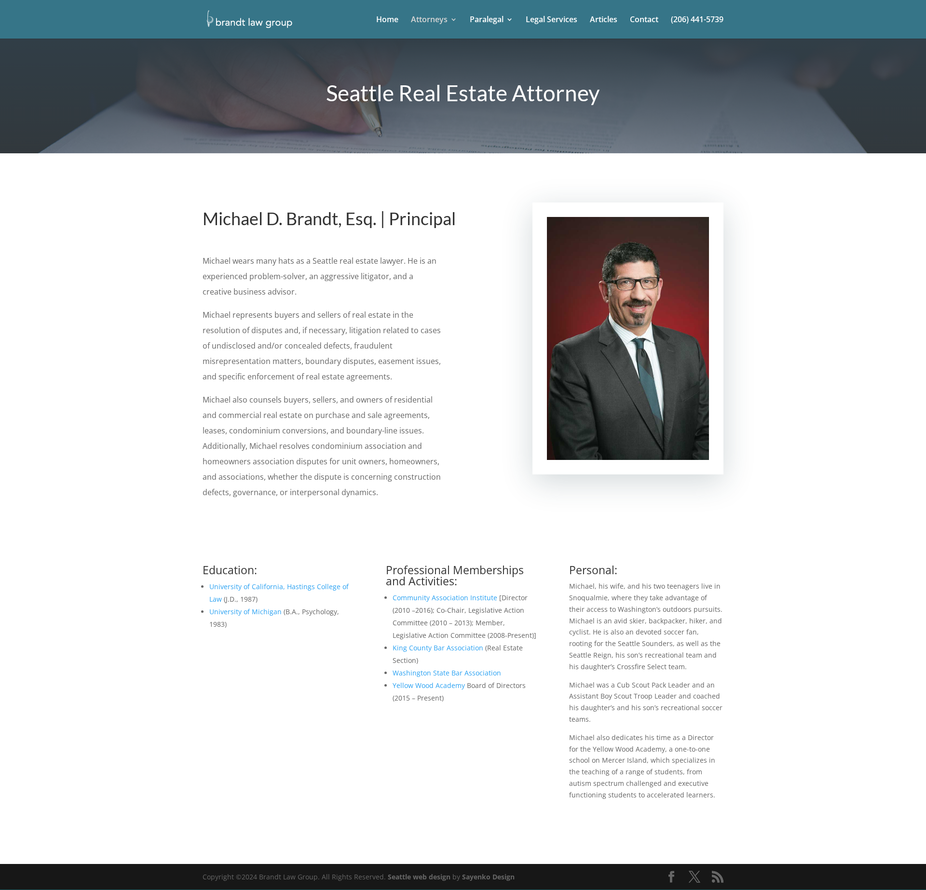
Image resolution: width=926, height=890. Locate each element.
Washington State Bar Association (447, 672)
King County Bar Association (438, 647)
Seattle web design (419, 876)
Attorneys (429, 20)
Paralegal (487, 20)
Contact (644, 20)
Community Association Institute (445, 597)
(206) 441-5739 (697, 20)
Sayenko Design (488, 876)
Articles (603, 20)
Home (387, 20)
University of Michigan (245, 611)
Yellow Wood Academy (429, 685)
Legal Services (551, 20)
